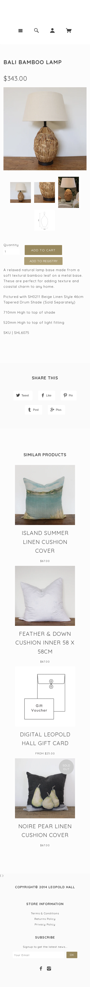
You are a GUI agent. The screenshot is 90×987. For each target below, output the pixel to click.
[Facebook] (41, 968)
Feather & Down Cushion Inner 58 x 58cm (45, 642)
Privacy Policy (45, 924)
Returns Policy (45, 919)
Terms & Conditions (45, 913)
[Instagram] (49, 968)
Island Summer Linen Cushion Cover (45, 541)
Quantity (11, 245)
